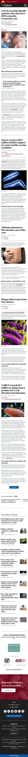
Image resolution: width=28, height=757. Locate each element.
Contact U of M (21, 746)
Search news (14, 707)
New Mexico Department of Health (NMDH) (13, 312)
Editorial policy (14, 704)
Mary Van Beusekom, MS (6, 22)
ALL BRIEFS (14, 487)
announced (4, 161)
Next (16, 496)
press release (9, 458)
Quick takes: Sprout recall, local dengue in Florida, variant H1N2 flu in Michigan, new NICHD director (10, 501)
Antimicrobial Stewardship (11, 399)
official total (19, 284)
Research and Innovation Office (9, 746)
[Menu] (25, 5)
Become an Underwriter (14, 669)
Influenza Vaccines (9, 154)
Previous (15, 496)
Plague (6, 308)
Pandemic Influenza (6, 155)
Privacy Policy (14, 747)
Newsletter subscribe (14, 716)
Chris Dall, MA (4, 397)
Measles (6, 238)
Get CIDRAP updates (14, 755)
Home (14, 702)
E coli (19, 399)
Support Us (8, 690)
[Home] (6, 5)
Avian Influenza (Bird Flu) (11, 24)
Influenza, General (18, 154)
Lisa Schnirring (4, 152)
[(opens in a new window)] (9, 2)
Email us (14, 733)
